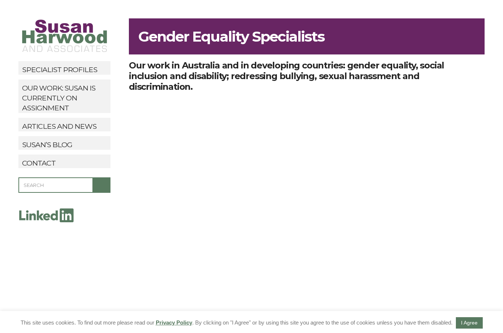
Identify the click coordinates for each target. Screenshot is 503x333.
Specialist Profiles (59, 69)
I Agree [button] (469, 323)
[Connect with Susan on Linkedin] (46, 214)
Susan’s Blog (47, 144)
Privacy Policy (174, 322)
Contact (39, 163)
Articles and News (59, 126)
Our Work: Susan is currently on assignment (58, 98)
